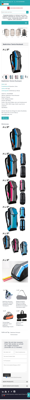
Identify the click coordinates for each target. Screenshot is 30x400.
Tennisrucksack (13, 334)
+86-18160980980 (20, 1)
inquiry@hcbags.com (8, 1)
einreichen (6, 375)
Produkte (12, 31)
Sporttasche (20, 31)
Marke (3, 84)
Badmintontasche (7, 32)
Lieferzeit (4, 88)
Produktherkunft (5, 86)
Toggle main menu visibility (26, 23)
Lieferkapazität (5, 90)
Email (5, 118)
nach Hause (6, 31)
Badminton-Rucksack (15, 332)
